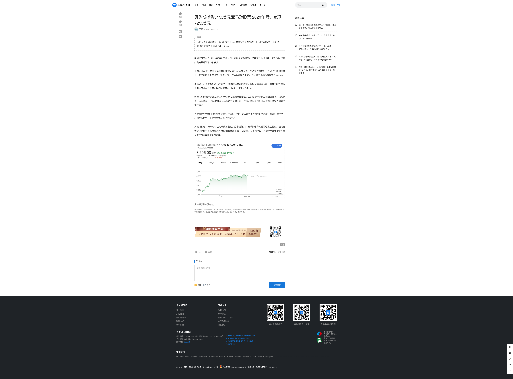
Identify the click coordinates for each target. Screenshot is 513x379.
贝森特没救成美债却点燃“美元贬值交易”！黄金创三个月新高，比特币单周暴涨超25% (317, 58)
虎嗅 (254, 356)
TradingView (268, 356)
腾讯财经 (179, 356)
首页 (197, 4)
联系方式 (180, 321)
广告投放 (180, 313)
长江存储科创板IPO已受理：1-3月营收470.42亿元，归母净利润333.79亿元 (315, 47)
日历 (226, 4)
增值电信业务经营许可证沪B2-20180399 (262, 367)
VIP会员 (243, 4)
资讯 (204, 4)
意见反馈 (180, 325)
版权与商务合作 (182, 317)
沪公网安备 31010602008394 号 (234, 367)
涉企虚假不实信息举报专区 (235, 341)
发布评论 (277, 285)
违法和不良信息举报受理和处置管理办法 (240, 335)
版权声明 (222, 310)
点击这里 (187, 342)
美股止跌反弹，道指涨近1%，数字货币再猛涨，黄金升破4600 (317, 37)
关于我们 (180, 310)
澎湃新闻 (194, 356)
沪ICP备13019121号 (211, 367)
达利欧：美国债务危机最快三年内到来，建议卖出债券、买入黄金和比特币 (317, 26)
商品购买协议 (223, 321)
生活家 (262, 4)
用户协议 (222, 313)
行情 (218, 4)
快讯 (211, 4)
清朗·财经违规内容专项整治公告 (237, 338)
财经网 (186, 356)
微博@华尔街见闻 (328, 324)
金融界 (260, 356)
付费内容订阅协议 (225, 317)
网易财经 (238, 356)
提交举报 (250, 341)
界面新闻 (202, 356)
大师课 (253, 4)
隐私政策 (222, 325)
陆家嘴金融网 (220, 356)
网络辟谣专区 (231, 344)
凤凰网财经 (247, 356)
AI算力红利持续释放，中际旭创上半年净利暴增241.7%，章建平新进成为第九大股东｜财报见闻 (317, 70)
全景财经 (210, 356)
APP (233, 4)
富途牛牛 (230, 356)
